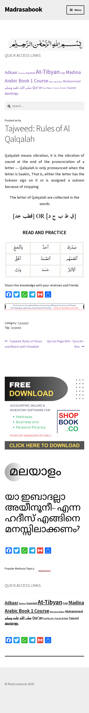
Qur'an (37, 87)
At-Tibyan (48, 72)
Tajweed (71, 88)
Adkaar (11, 72)
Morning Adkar (56, 81)
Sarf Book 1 (48, 88)
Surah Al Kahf (60, 88)
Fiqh (62, 73)
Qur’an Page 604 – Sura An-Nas (65, 344)
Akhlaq (21, 73)
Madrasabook (23, 9)
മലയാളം (11, 93)
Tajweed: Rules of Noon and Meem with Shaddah (23, 344)
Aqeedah (30, 73)
